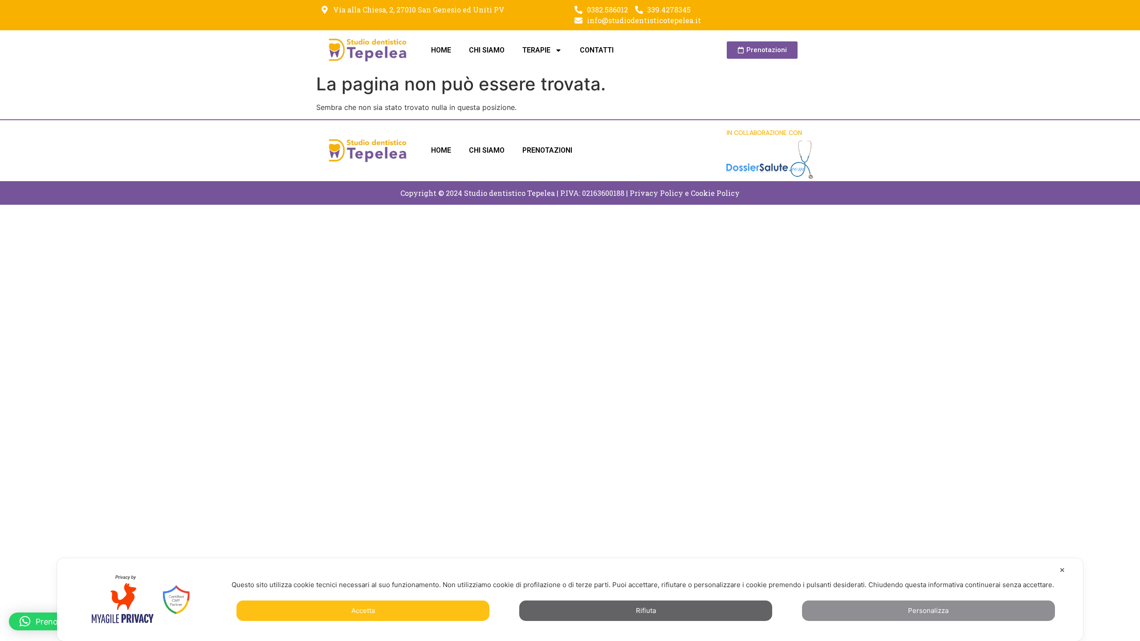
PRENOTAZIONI (547, 150)
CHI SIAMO (487, 50)
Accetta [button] (363, 610)
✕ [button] (1062, 570)
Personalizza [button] (928, 610)
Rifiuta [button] (646, 610)
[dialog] (570, 599)
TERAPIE (536, 50)
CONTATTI (597, 50)
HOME (441, 50)
